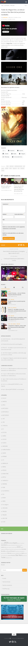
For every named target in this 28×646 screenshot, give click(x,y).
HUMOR (4, 453)
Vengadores (7, 557)
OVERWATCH (5, 480)
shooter (13, 555)
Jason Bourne (22, 551)
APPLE (9, 307)
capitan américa (8, 547)
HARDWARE (5, 446)
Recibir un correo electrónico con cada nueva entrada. (13, 234)
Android (11, 543)
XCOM (3, 521)
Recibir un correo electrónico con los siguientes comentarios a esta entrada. (14, 227)
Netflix (22, 553)
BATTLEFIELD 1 (5, 412)
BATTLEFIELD (5, 408)
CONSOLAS (4, 425)
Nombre (5, 214)
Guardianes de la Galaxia (17, 549)
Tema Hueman (21, 638)
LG (6, 553)
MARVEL (14, 323)
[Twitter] (19, 245)
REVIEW (4, 497)
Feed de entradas (6, 582)
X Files (11, 557)
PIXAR (3, 487)
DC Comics (15, 547)
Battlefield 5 (13, 545)
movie (17, 553)
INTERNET (4, 456)
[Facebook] (21, 245)
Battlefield (4, 545)
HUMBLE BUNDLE (6, 449)
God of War (11, 549)
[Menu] (26, 2)
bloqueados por (14, 599)
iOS (11, 307)
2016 (7, 166)
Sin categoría (5, 504)
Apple (15, 543)
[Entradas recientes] (5, 287)
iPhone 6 (12, 551)
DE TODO (4, 432)
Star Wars (22, 168)
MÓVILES (14, 307)
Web (4, 219)
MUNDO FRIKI (5, 473)
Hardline (4, 442)
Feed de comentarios (7, 585)
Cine (12, 547)
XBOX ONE (4, 518)
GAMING (4, 436)
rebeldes (6, 168)
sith (18, 168)
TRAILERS (12, 5)
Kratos (5, 553)
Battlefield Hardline (19, 545)
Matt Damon (13, 553)
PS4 (3, 494)
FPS (6, 549)
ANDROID (4, 401)
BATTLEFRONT (5, 415)
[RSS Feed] (23, 245)
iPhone (8, 551)
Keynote (2, 553)
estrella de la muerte (18, 166)
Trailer (3, 170)
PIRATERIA (4, 484)
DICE (18, 547)
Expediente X (3, 549)
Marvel (9, 553)
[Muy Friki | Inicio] (4, 2)
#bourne (2, 543)
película (25, 553)
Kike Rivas (5, 17)
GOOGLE (4, 439)
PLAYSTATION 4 (5, 491)
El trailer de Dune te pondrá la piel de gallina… (12, 344)
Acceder (4, 578)
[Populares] (14, 287)
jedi (24, 166)
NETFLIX (4, 477)
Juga (3, 379)
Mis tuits (3, 564)
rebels (10, 168)
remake (4, 555)
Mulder (20, 553)
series (9, 555)
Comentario (6, 204)
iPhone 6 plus (17, 551)
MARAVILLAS (5, 463)
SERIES (9, 291)
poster (3, 168)
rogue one (15, 168)
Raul (3, 389)
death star (11, 166)
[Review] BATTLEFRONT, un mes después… (15, 389)
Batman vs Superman (20, 543)
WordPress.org (5, 588)
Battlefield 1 (9, 545)
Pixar (2, 555)
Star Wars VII (25, 555)
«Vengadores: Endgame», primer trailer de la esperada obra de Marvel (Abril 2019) (17, 327)
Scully (7, 555)
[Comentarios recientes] (22, 287)
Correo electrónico (19, 214)
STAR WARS (6, 5)
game (8, 549)
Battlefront (3, 547)
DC (3, 429)
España (22, 547)
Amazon (4, 398)
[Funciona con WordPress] (10, 638)
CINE (2, 5)
